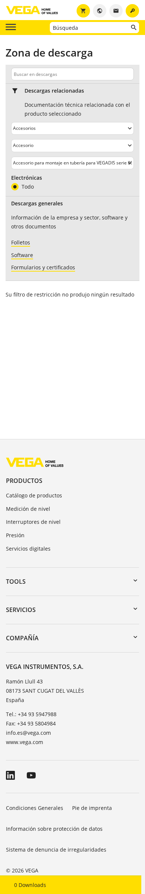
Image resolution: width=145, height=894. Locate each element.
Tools (16, 581)
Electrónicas (26, 177)
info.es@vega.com (28, 732)
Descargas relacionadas (54, 90)
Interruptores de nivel (33, 521)
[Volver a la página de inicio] (35, 462)
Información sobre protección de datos (54, 828)
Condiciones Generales (34, 807)
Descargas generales (37, 203)
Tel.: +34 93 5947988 (31, 714)
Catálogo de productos (34, 495)
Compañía (22, 638)
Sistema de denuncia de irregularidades (56, 849)
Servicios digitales (28, 548)
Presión (15, 535)
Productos (24, 481)
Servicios (21, 610)
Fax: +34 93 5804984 (31, 723)
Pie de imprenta (92, 807)
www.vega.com (24, 742)
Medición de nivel (28, 508)
